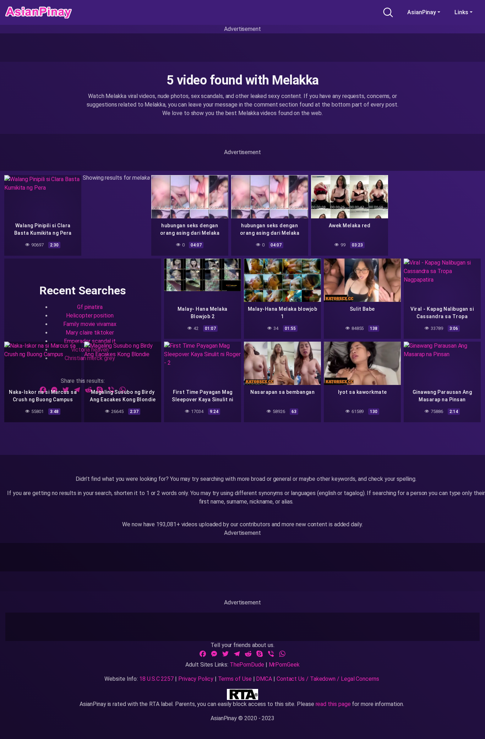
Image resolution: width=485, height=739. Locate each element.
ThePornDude (247, 664)
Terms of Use (235, 678)
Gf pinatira (89, 307)
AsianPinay (421, 12)
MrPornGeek (284, 664)
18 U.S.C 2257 (156, 678)
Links (461, 12)
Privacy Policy (195, 678)
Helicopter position (89, 316)
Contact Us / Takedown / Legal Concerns (328, 678)
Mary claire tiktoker (90, 333)
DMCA (264, 678)
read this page (333, 704)
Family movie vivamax (89, 324)
